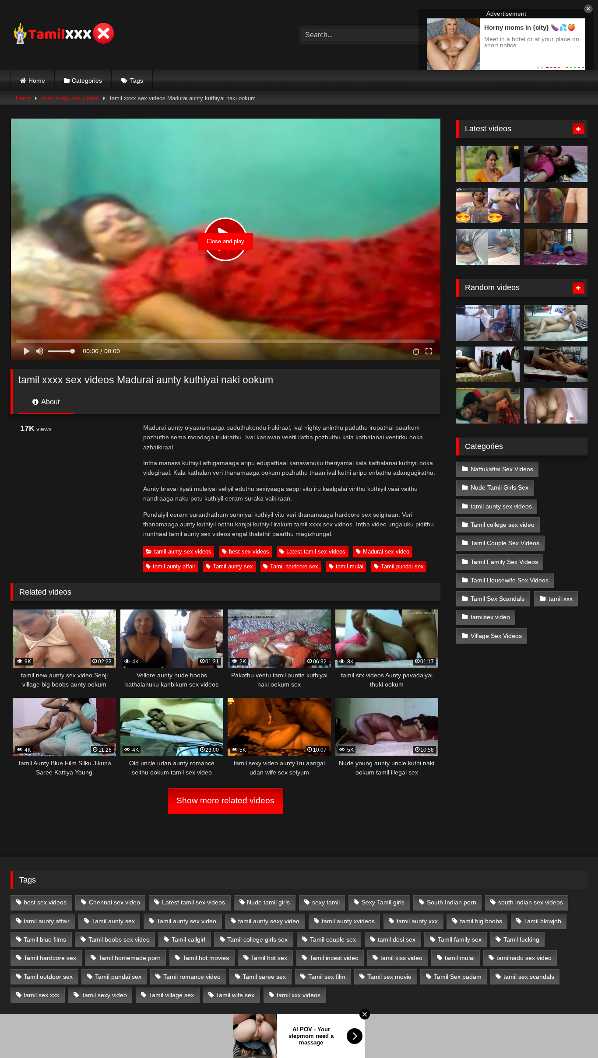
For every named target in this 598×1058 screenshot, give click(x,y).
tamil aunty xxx (417, 921)
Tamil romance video (192, 976)
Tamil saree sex (264, 976)
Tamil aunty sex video (186, 921)
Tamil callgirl (188, 939)
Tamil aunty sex (233, 566)
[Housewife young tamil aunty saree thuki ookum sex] (555, 247)
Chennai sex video (114, 902)
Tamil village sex (171, 994)
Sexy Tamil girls (383, 902)
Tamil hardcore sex (294, 566)
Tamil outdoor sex (48, 976)
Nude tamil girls (268, 902)
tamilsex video (490, 616)
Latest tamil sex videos (315, 551)
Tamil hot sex (269, 957)
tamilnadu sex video (524, 957)
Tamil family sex (460, 939)
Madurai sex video (386, 551)
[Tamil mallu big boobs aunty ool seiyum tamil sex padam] (488, 164)
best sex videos (249, 551)
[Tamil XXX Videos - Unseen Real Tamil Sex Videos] (63, 35)
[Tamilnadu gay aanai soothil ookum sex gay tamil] (488, 364)
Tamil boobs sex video (119, 939)
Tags (136, 80)
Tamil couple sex (333, 939)
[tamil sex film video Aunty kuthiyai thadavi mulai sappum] (488, 406)
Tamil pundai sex (402, 566)
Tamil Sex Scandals (497, 598)
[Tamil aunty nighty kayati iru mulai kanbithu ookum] (555, 406)
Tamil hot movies (206, 957)
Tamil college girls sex (257, 939)
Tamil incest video (334, 957)
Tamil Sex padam (458, 976)
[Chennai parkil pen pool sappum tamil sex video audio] (488, 247)
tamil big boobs (481, 921)
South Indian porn (451, 902)
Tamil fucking (521, 939)
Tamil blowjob (542, 921)
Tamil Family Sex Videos (504, 561)
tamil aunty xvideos (348, 921)
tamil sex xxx (41, 994)
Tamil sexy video (104, 994)
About (50, 402)
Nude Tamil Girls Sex (499, 487)
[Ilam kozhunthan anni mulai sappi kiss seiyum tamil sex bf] (555, 164)
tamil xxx (561, 598)
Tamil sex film (326, 976)
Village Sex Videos (496, 635)
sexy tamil (326, 902)
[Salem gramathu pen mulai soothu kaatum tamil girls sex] (488, 206)
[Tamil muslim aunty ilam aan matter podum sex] (555, 323)
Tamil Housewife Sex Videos (510, 580)
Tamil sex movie (389, 976)
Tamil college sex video (503, 524)
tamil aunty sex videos (70, 98)
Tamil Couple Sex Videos (505, 543)
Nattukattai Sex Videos (502, 469)
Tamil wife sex (235, 994)
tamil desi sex (396, 939)
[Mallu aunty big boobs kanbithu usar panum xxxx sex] (555, 206)
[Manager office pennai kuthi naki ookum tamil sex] (555, 364)
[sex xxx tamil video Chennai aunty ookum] (488, 323)
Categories (87, 80)
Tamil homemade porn (129, 957)
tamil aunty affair (174, 566)
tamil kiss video (401, 957)
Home (36, 80)
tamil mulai (349, 566)
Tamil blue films (45, 939)
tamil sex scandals (528, 976)
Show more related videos (225, 800)
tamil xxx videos (298, 994)
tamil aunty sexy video (268, 921)
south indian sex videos (530, 902)
